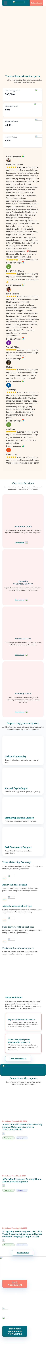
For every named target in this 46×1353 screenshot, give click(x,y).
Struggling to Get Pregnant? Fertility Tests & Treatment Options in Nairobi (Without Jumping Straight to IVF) (22, 1234)
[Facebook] (8, 1341)
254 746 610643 (15, 1311)
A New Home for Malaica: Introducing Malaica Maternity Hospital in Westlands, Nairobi (22, 1127)
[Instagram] (13, 1341)
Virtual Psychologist (16, 788)
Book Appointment (36, 2)
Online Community (15, 756)
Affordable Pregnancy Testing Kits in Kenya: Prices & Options (22, 1180)
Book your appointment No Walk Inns (15, 1331)
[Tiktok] (34, 1341)
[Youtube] (19, 1341)
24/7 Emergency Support (18, 847)
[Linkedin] (24, 1341)
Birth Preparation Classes (19, 817)
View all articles (23, 1253)
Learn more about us (18, 1058)
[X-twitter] (29, 1341)
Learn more (19, 542)
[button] (5, 3)
